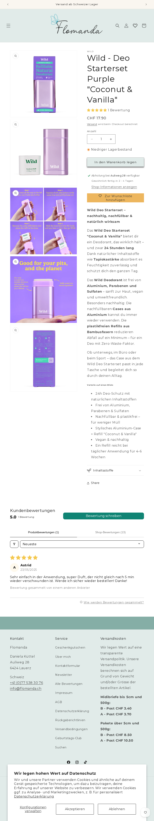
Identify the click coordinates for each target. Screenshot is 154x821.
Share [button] (95, 483)
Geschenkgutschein (70, 647)
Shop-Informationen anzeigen (114, 187)
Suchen (61, 747)
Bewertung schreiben (103, 516)
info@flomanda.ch (26, 688)
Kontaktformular (67, 666)
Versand (92, 124)
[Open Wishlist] (135, 25)
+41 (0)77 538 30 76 (26, 683)
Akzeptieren (75, 809)
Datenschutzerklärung (34, 796)
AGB (58, 702)
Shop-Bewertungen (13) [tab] (110, 532)
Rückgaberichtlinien (70, 720)
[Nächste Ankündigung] (146, 4)
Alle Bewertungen (69, 684)
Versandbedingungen (71, 729)
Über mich (63, 657)
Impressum (63, 693)
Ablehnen (117, 809)
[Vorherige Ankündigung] (7, 4)
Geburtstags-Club (68, 738)
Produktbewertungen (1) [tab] (43, 532)
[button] (8, 25)
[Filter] (14, 544)
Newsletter (63, 675)
